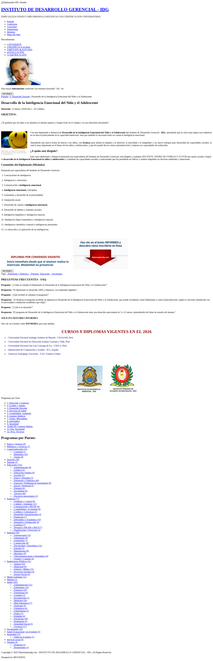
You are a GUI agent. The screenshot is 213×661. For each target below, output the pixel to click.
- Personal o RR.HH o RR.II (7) (27, 527)
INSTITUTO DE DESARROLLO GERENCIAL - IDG (55, 9)
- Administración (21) (22, 585)
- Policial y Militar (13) (23, 569)
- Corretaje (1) (19, 452)
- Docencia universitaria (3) (25, 496)
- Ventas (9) (18, 457)
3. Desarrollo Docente (20, 96)
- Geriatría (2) (19, 595)
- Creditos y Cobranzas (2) (25, 512)
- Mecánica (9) (19, 553)
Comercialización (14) (17, 449)
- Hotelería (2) (19, 645)
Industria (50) (13, 532)
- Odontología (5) (21, 611)
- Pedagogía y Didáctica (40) (26, 480)
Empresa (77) (13, 499)
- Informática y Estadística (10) (27, 519)
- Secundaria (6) (20, 491)
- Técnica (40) (19, 493)
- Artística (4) (19, 470)
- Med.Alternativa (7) (22, 603)
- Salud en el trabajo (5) (23, 637)
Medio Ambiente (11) (17, 577)
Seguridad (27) (14, 634)
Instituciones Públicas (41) (19, 561)
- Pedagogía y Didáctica (18, 274)
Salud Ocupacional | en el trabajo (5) (23, 632)
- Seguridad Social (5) (23, 624)
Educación (45, 274)
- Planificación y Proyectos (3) (26, 530)
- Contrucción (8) (21, 543)
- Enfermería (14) (21, 587)
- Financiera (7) (20, 517)
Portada (4, 96)
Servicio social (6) (15, 639)
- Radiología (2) (20, 621)
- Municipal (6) (20, 566)
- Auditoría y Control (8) (24, 501)
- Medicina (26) (20, 600)
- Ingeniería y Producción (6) (26, 522)
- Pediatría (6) (19, 616)
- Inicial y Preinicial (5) (23, 485)
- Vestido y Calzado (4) (23, 559)
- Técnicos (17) (20, 626)
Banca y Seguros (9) (16, 444)
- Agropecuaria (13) (22, 535)
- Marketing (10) (20, 454)
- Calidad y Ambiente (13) (25, 504)
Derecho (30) (13, 459)
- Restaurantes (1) (21, 647)
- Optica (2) (18, 613)
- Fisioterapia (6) (20, 592)
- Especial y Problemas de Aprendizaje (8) (32, 483)
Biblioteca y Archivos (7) (18, 446)
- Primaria (34, 274)
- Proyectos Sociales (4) (23, 572)
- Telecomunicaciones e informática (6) (30, 556)
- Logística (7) (19, 525)
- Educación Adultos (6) (24, 472)
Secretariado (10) (15, 629)
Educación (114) (14, 465)
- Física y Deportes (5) (23, 478)
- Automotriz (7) (20, 540)
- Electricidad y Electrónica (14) (27, 545)
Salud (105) (12, 582)
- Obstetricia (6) (20, 608)
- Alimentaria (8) (20, 538)
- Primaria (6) (19, 488)
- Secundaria (56, 274)
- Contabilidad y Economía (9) (27, 509)
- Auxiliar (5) (19, 475)
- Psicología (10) (20, 619)
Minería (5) (12, 579)
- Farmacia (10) (20, 590)
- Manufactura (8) (21, 551)
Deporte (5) (12, 462)
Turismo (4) (12, 642)
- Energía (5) (18, 548)
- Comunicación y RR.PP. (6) (26, 506)
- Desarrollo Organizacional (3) (27, 514)
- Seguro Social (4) (21, 574)
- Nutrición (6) (19, 605)
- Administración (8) (22, 467)
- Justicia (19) (19, 564)
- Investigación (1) (21, 598)
